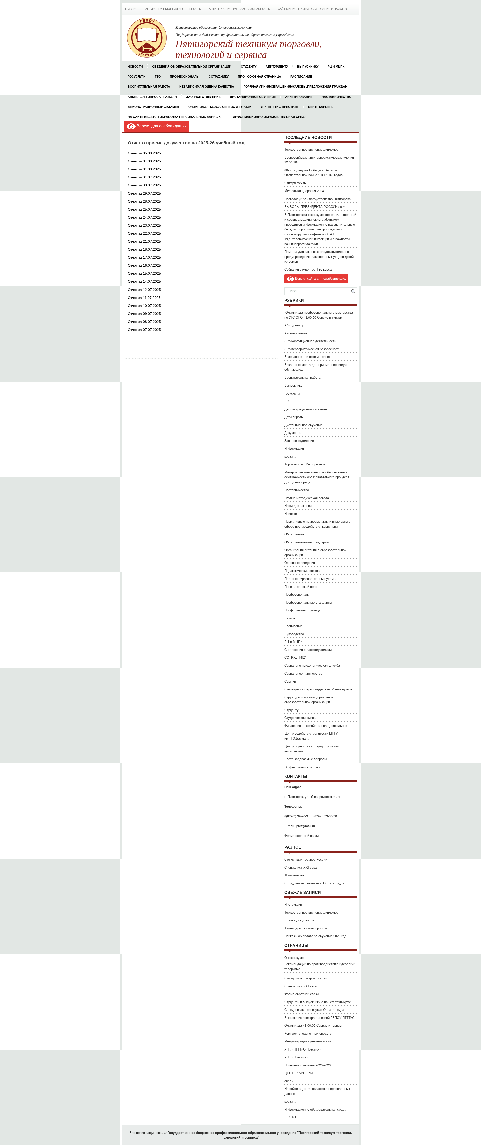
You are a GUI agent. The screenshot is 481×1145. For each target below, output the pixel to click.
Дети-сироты (293, 416)
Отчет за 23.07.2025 (144, 225)
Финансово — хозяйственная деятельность (317, 725)
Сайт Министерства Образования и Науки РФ (312, 8)
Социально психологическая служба (312, 665)
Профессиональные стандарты (308, 602)
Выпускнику (293, 385)
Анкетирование (298, 96)
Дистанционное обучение (253, 96)
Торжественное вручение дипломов (311, 149)
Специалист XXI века (300, 867)
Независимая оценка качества (206, 86)
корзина (290, 456)
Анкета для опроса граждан (152, 96)
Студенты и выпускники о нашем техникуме (317, 1001)
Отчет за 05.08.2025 (144, 153)
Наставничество (336, 96)
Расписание (301, 76)
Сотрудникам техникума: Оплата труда (314, 883)
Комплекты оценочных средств (308, 1033)
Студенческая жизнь (300, 717)
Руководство (294, 633)
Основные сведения (299, 562)
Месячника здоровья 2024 (304, 190)
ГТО (158, 76)
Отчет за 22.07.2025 (144, 233)
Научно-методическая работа (306, 497)
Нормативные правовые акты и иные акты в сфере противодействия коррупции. (317, 524)
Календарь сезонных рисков (305, 928)
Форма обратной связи (301, 835)
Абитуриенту (294, 325)
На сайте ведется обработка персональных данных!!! (176, 116)
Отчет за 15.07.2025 (144, 273)
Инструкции (293, 904)
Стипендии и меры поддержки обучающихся (318, 689)
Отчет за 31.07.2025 (144, 177)
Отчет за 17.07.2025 (144, 257)
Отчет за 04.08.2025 (144, 161)
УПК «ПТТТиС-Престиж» (280, 106)
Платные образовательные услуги (310, 578)
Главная (131, 8)
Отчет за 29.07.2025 (144, 193)
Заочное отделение (203, 96)
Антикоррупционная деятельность (173, 8)
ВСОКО (290, 1117)
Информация (294, 448)
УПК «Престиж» (296, 1057)
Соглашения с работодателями (308, 649)
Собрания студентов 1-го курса (308, 269)
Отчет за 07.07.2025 (144, 330)
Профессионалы (184, 76)
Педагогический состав (302, 570)
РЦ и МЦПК (336, 66)
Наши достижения (298, 505)
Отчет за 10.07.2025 (144, 306)
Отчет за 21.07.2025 (144, 241)
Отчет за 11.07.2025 (144, 298)
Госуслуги (137, 76)
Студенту (291, 709)
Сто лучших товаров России (305, 859)
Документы (292, 432)
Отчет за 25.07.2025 (144, 209)
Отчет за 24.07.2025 (144, 217)
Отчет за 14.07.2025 (144, 281)
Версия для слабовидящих (161, 126)
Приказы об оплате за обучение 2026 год (315, 935)
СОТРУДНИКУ (219, 76)
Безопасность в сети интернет (307, 356)
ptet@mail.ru (305, 825)
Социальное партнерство (303, 673)
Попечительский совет (301, 586)
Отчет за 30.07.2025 (144, 185)
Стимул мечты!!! (296, 182)
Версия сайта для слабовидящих (320, 278)
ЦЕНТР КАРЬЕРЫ (321, 106)
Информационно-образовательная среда (270, 116)
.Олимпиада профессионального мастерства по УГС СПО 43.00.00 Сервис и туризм (318, 315)
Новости (135, 66)
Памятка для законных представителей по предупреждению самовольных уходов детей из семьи (319, 256)
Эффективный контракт (302, 767)
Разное (289, 618)
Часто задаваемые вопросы (305, 758)
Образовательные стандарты (306, 542)
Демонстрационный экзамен (153, 106)
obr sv (288, 1080)
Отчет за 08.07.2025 (144, 322)
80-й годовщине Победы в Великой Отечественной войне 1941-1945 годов (313, 172)
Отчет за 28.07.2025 (144, 201)
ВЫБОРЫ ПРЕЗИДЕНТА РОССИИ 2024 (314, 206)
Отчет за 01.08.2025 (144, 169)
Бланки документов (299, 920)
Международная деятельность (307, 1041)
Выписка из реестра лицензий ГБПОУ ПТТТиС (319, 1017)
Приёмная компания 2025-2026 (307, 1065)
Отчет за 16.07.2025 (144, 265)
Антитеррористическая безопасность (239, 8)
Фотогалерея (294, 875)
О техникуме (294, 957)
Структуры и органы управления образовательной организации (308, 699)
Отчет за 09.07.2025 (144, 314)
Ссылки (290, 681)
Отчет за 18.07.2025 (144, 249)
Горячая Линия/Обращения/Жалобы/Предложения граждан (295, 86)
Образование (294, 534)
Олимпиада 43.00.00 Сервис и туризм (219, 106)
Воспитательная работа (149, 86)
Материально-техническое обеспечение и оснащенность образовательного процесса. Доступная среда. (317, 477)
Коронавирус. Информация (304, 464)
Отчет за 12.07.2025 (144, 290)
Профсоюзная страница (259, 76)
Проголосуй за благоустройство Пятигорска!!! (319, 198)
